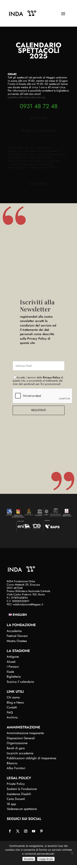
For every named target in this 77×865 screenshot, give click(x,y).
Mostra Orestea (17, 641)
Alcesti (11, 661)
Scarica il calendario (20, 681)
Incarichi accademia (20, 753)
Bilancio (12, 763)
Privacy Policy (51, 377)
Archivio (12, 717)
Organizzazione (17, 743)
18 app (11, 804)
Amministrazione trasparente (25, 733)
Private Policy (16, 784)
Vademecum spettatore (22, 809)
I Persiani (13, 666)
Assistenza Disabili (19, 794)
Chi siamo (13, 697)
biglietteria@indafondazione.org (26, 97)
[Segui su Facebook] (10, 831)
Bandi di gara (16, 748)
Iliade (10, 671)
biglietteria (38, 118)
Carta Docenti (16, 799)
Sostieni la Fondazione (22, 789)
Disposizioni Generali (21, 738)
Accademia (14, 631)
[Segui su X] (18, 831)
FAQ (10, 712)
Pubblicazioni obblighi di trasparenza (31, 758)
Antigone (13, 656)
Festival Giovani (17, 636)
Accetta (29, 858)
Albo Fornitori (16, 768)
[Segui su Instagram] (26, 831)
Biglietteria (14, 676)
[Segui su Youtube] (33, 831)
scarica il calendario (38, 131)
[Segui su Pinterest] (41, 831)
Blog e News (15, 702)
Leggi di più (46, 858)
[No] (72, 853)
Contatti (12, 707)
